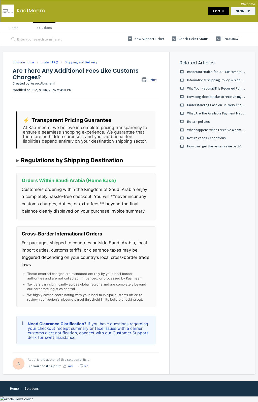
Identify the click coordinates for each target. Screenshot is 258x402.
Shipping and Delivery (81, 62)
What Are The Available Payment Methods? (219, 113)
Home (14, 27)
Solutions (44, 27)
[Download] (120, 137)
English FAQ (49, 62)
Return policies (198, 121)
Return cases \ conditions (206, 138)
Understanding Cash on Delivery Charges (217, 105)
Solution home (24, 62)
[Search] (13, 39)
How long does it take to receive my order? (219, 96)
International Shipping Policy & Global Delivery (221, 80)
